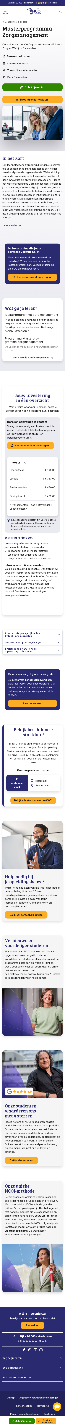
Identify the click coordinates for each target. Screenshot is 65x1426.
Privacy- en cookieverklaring (24, 1414)
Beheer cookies (24, 1406)
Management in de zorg (16, 22)
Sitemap (11, 1397)
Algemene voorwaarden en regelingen (39, 1397)
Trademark (49, 1414)
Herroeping (43, 1406)
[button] (57, 1406)
